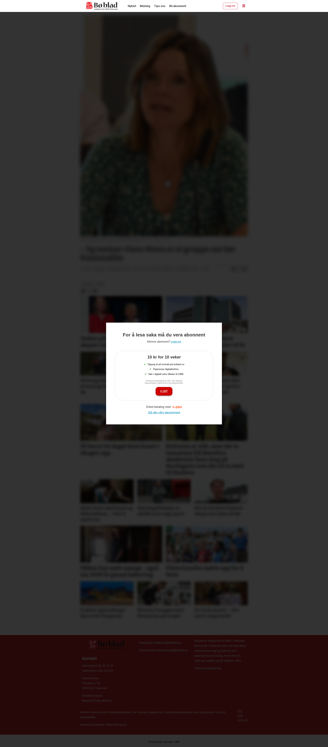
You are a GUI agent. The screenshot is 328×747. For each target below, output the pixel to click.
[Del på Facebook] (233, 269)
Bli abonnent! (177, 6)
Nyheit (132, 6)
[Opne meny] (243, 6)
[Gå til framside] (102, 6)
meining (87, 283)
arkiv (100, 283)
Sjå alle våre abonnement (164, 412)
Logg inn (230, 5)
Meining (145, 6)
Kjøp (164, 391)
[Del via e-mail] (244, 269)
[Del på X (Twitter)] (239, 269)
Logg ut (242, 720)
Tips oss (159, 6)
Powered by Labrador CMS (164, 742)
